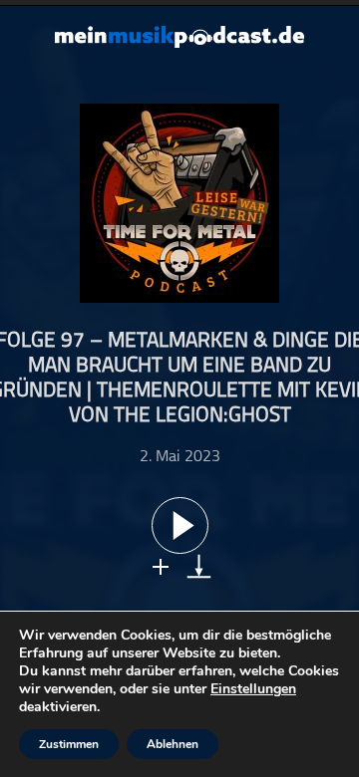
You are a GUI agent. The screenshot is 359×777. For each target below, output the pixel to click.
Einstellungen (253, 689)
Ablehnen (172, 744)
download (198, 566)
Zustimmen (69, 744)
